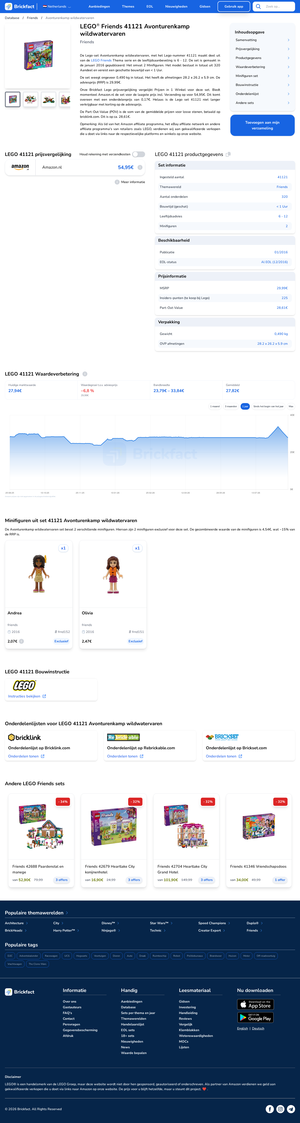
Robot (176, 955)
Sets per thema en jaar (138, 1013)
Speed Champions (212, 923)
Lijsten (184, 1047)
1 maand (215, 406)
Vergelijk (185, 1024)
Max (291, 406)
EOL (150, 6)
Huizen (232, 955)
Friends (282, 187)
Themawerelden (133, 1018)
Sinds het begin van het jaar (268, 406)
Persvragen (71, 1024)
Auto (129, 955)
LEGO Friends (101, 60)
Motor (246, 955)
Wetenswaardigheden (196, 1036)
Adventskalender (28, 955)
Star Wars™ (159, 923)
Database (128, 1007)
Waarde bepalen (134, 1053)
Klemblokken (189, 1030)
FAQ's (67, 1013)
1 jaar (245, 406)
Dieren (116, 955)
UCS (66, 955)
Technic (155, 930)
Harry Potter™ (64, 930)
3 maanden (231, 406)
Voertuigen (100, 955)
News (125, 1047)
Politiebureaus (195, 955)
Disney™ (108, 923)
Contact (68, 1018)
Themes (128, 6)
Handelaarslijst (132, 1024)
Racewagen (51, 955)
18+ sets (127, 1036)
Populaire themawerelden (34, 912)
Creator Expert (209, 930)
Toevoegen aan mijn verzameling (262, 125)
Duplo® (253, 923)
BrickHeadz (13, 930)
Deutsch (258, 1028)
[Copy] (228, 154)
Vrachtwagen (15, 964)
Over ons (69, 1001)
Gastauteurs (72, 1007)
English (242, 1028)
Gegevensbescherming (80, 1030)
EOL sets (128, 1030)
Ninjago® (109, 930)
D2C (10, 955)
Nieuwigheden (176, 6)
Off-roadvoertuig (266, 955)
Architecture (14, 923)
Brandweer (216, 955)
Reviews (185, 1018)
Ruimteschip (159, 955)
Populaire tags (21, 944)
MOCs (183, 1041)
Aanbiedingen (99, 6)
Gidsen (205, 6)
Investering (187, 1007)
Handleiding (188, 1013)
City (56, 923)
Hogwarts (81, 955)
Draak (142, 955)
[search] (258, 6)
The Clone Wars (37, 964)
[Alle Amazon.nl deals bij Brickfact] (20, 167)
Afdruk (68, 1036)
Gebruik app (233, 6)
